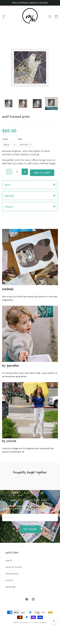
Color (5, 139)
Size (20, 139)
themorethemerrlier (26, 622)
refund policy (12, 573)
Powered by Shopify (40, 622)
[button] (3, 16)
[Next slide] (54, 103)
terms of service (14, 567)
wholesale (10, 586)
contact (9, 580)
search (9, 560)
